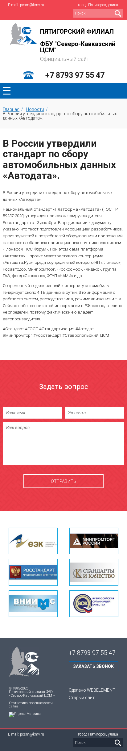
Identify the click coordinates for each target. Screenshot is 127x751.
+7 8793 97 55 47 (74, 75)
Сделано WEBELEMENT (92, 690)
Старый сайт (82, 697)
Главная (11, 109)
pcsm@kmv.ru (32, 5)
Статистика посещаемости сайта (31, 705)
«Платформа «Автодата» (77, 209)
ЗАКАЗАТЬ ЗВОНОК (93, 666)
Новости (35, 109)
